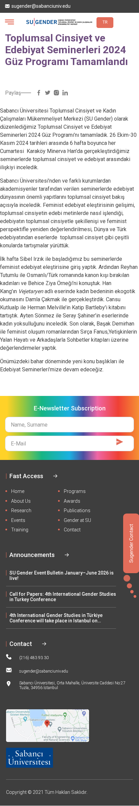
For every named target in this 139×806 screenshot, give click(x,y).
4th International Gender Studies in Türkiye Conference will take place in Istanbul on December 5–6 (56, 618)
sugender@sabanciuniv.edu (41, 6)
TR (105, 22)
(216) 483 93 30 (34, 657)
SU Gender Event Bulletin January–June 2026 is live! (61, 575)
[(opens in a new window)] (38, 93)
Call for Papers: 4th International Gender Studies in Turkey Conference (62, 596)
